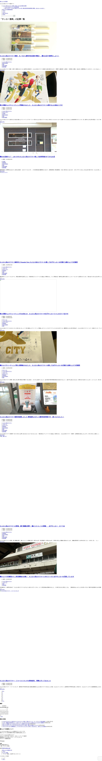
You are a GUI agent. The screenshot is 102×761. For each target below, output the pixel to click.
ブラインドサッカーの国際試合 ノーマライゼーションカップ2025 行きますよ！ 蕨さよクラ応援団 (24, 726)
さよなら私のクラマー (7, 61)
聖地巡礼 (4, 162)
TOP (7, 750)
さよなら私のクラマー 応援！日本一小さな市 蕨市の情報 (14, 5)
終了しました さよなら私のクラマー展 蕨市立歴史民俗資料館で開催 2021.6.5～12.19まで (25, 8)
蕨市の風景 (4, 65)
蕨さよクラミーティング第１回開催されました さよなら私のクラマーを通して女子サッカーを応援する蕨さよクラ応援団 (40, 365)
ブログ (3, 10)
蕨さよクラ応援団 (4, 1)
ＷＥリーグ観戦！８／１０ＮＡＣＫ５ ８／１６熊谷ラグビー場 (15, 724)
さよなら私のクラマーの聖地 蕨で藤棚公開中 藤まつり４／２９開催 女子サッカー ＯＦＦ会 (32, 526)
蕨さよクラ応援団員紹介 (7, 9)
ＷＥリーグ (4, 319)
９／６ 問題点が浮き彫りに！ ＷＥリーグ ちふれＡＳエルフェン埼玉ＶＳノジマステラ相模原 (23, 722)
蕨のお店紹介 (5, 63)
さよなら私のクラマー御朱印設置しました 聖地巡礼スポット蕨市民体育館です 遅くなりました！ (32, 417)
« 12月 (1, 716)
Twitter (3, 14)
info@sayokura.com (6, 748)
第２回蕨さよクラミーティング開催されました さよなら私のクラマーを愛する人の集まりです (31, 105)
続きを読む (2, 70)
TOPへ (3, 759)
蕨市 (3, 64)
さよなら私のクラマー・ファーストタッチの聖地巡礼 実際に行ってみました (25, 680)
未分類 (3, 113)
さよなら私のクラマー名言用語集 (12, 7)
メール (3, 12)
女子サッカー (5, 112)
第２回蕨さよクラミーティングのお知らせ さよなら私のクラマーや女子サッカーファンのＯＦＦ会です (34, 314)
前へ (3, 691)
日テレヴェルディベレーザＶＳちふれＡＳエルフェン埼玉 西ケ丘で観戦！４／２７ (20, 725)
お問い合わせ (5, 13)
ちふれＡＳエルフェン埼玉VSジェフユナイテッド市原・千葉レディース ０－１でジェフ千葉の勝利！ (24, 721)
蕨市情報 (4, 66)
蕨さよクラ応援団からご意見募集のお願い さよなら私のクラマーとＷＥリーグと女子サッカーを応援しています (37, 576)
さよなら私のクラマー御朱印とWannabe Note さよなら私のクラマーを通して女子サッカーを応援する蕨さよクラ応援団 (39, 262)
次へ (3, 700)
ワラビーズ (4, 268)
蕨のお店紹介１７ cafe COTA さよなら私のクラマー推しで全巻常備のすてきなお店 (27, 156)
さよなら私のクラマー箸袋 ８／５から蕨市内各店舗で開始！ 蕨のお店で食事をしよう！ (29, 56)
